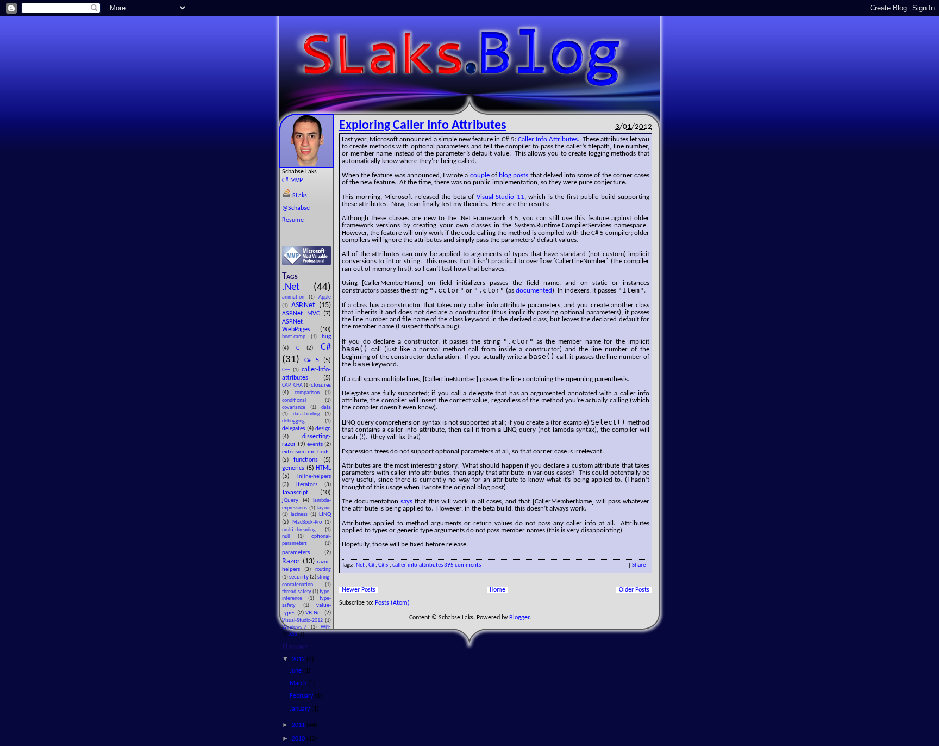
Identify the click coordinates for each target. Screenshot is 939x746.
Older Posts (634, 590)
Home (497, 590)
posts (520, 175)
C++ (287, 370)
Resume (293, 220)
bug (326, 337)
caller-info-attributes (418, 565)
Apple (324, 297)
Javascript (301, 492)
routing (323, 569)
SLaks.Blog (469, 16)
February (302, 696)
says (406, 501)
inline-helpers (314, 477)
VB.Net (314, 613)
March (299, 683)
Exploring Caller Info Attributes (422, 125)
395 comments (462, 565)
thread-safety (297, 591)
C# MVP (292, 180)
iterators (310, 485)
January (300, 709)
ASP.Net (305, 305)
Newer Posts (358, 590)
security (299, 577)
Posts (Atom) (392, 603)
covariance (296, 407)
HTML (323, 468)
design (323, 429)
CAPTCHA (293, 385)
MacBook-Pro (308, 522)
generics (294, 468)
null (290, 536)
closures (321, 385)
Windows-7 (296, 627)
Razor (292, 561)
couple (480, 175)
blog (505, 175)
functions (308, 460)
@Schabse (296, 208)
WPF (326, 627)
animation (295, 297)
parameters (303, 553)
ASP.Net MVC (302, 313)
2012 (299, 659)
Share (639, 565)
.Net (298, 287)
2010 (299, 739)
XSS (293, 634)
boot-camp (296, 336)
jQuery (292, 500)
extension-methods (305, 452)
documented (534, 290)
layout (324, 508)
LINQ (325, 515)
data (326, 407)
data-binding (309, 414)
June (296, 671)
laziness (300, 514)
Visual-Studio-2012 (303, 620)
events (315, 444)
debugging (303, 421)
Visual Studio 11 (500, 197)
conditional (303, 400)
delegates (294, 429)
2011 (299, 725)
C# (326, 347)
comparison (310, 392)
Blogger (519, 617)
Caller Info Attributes (548, 139)
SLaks (299, 195)
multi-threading (303, 529)
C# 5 (313, 360)
